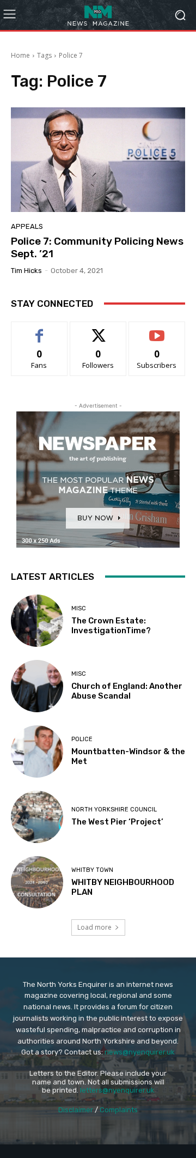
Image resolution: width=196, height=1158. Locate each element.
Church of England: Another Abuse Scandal (126, 691)
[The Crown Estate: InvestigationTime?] (37, 621)
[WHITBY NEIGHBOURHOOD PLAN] (37, 882)
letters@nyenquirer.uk (117, 1090)
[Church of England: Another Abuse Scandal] (37, 686)
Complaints (119, 1110)
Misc (78, 608)
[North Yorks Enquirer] (98, 15)
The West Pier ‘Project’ (117, 822)
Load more (94, 927)
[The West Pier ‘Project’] (37, 817)
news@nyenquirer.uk (140, 1052)
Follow (98, 330)
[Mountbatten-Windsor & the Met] (37, 751)
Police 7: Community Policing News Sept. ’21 (97, 247)
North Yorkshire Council (114, 810)
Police (82, 739)
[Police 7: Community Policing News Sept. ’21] (98, 159)
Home (20, 55)
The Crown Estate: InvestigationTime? (111, 625)
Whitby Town (92, 870)
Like (39, 330)
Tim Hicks (26, 270)
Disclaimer (75, 1110)
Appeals (27, 226)
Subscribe (157, 330)
